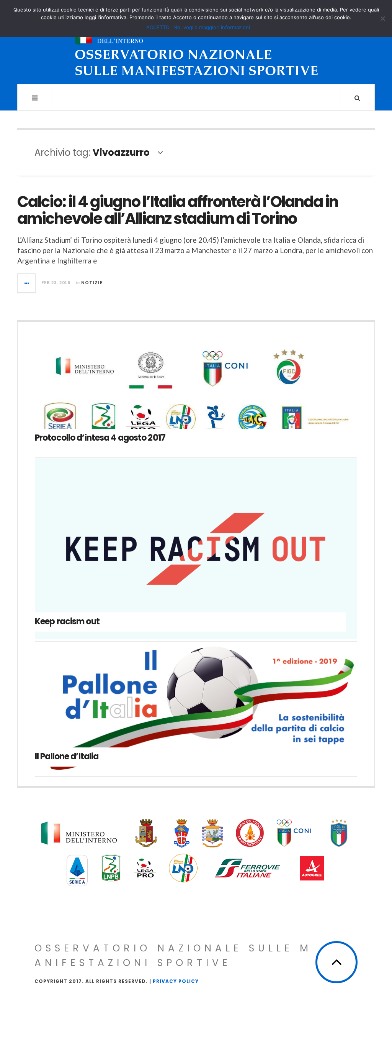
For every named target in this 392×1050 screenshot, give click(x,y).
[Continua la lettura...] (27, 283)
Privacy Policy (176, 981)
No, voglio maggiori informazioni (211, 27)
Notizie (92, 282)
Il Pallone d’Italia (66, 756)
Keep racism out (67, 621)
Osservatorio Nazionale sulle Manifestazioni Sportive (173, 955)
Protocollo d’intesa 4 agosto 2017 (100, 438)
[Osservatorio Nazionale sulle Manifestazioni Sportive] (196, 49)
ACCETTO (158, 27)
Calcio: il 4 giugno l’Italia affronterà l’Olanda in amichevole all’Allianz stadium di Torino (177, 210)
